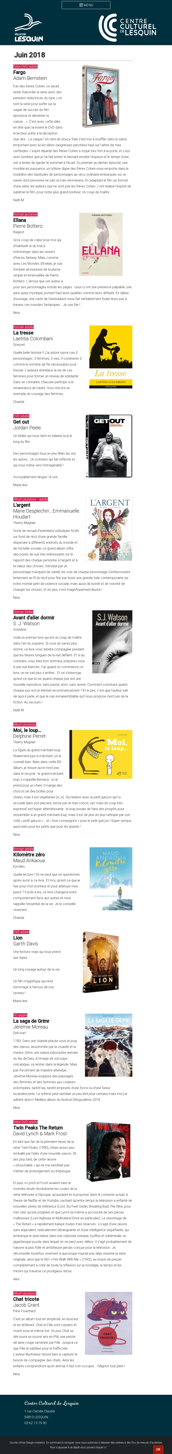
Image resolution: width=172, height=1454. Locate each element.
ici (105, 1447)
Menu (88, 5)
